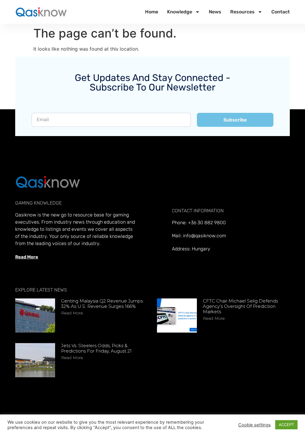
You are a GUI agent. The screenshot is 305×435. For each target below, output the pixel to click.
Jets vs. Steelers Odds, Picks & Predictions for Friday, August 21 (96, 348)
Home (151, 12)
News (215, 12)
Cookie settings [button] (254, 425)
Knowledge (179, 12)
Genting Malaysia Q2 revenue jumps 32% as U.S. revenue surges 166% (102, 303)
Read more (72, 313)
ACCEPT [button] (286, 424)
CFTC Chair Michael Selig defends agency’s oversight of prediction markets (240, 306)
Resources (242, 12)
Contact (280, 12)
